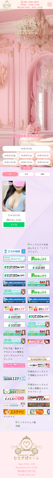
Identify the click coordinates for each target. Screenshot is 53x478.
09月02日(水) (43, 162)
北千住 (26, 174)
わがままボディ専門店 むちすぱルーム (7, 4)
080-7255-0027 (31, 2)
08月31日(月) (10, 162)
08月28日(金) (10, 155)
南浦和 (42, 174)
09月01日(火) (26, 162)
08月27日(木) (26, 148)
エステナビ (9, 416)
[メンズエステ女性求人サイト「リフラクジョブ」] (39, 251)
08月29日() (26, 155)
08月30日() (43, 155)
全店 (10, 174)
